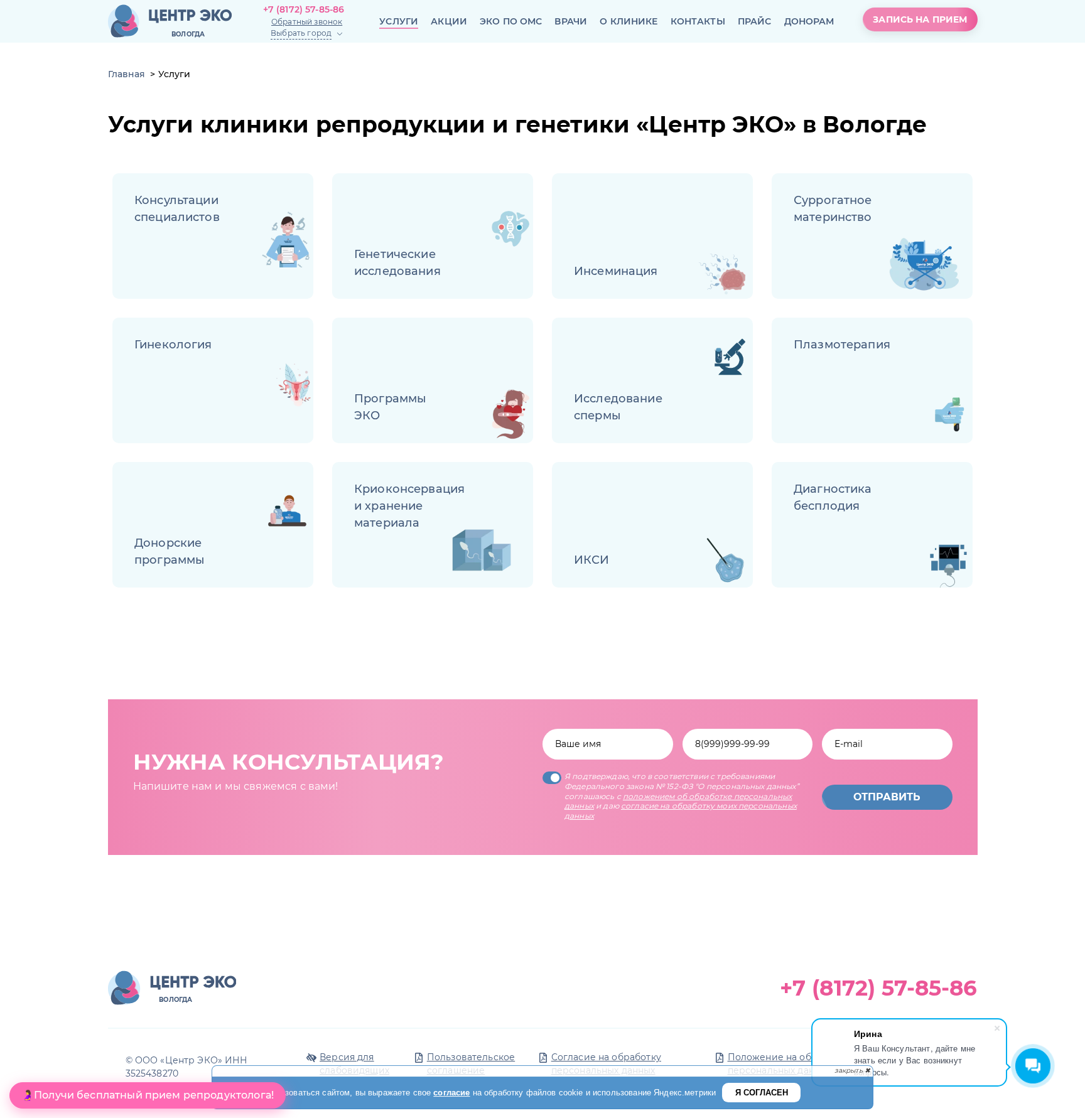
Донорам (809, 21)
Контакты (698, 21)
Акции (449, 21)
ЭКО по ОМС (511, 21)
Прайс (755, 21)
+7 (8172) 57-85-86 (304, 9)
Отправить (886, 797)
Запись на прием (920, 19)
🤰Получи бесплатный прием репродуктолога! (147, 1095)
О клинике (628, 21)
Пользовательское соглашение (471, 1063)
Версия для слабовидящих (354, 1063)
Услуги (398, 21)
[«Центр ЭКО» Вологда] (170, 21)
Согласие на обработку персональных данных (606, 1063)
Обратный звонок (306, 21)
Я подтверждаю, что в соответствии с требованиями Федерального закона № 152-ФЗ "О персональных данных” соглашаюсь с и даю (681, 795)
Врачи (570, 21)
